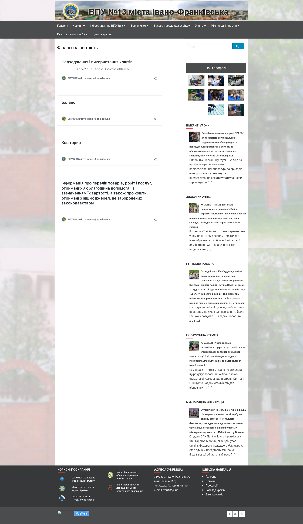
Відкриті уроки (198, 125)
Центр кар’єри (101, 34)
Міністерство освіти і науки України (83, 488)
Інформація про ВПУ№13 (106, 25)
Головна (62, 25)
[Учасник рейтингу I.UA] (65, 513)
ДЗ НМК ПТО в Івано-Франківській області (84, 479)
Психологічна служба (71, 34)
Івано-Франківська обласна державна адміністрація (127, 475)
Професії (211, 485)
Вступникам (138, 25)
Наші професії (216, 67)
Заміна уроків (214, 494)
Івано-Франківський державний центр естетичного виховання (129, 487)
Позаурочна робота (202, 335)
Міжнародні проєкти (224, 25)
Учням (199, 25)
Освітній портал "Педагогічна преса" (83, 498)
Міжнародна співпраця (205, 402)
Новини (77, 25)
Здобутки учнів (198, 197)
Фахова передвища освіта (170, 25)
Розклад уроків (215, 490)
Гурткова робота (200, 264)
